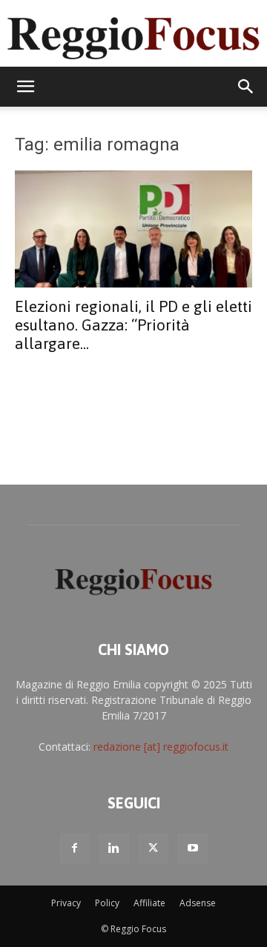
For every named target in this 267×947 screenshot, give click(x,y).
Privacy (66, 903)
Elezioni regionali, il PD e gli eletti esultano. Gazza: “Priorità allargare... (133, 324)
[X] (153, 848)
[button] (25, 87)
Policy (107, 903)
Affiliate (149, 903)
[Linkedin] (114, 848)
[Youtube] (193, 848)
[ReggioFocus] (133, 34)
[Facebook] (75, 848)
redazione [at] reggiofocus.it (160, 747)
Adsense (197, 903)
